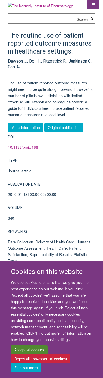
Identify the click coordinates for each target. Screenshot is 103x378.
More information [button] (25, 127)
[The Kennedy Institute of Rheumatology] (40, 3)
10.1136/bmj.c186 (23, 147)
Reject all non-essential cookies (40, 358)
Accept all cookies (29, 349)
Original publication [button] (64, 127)
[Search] (92, 19)
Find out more (26, 367)
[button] (93, 4)
